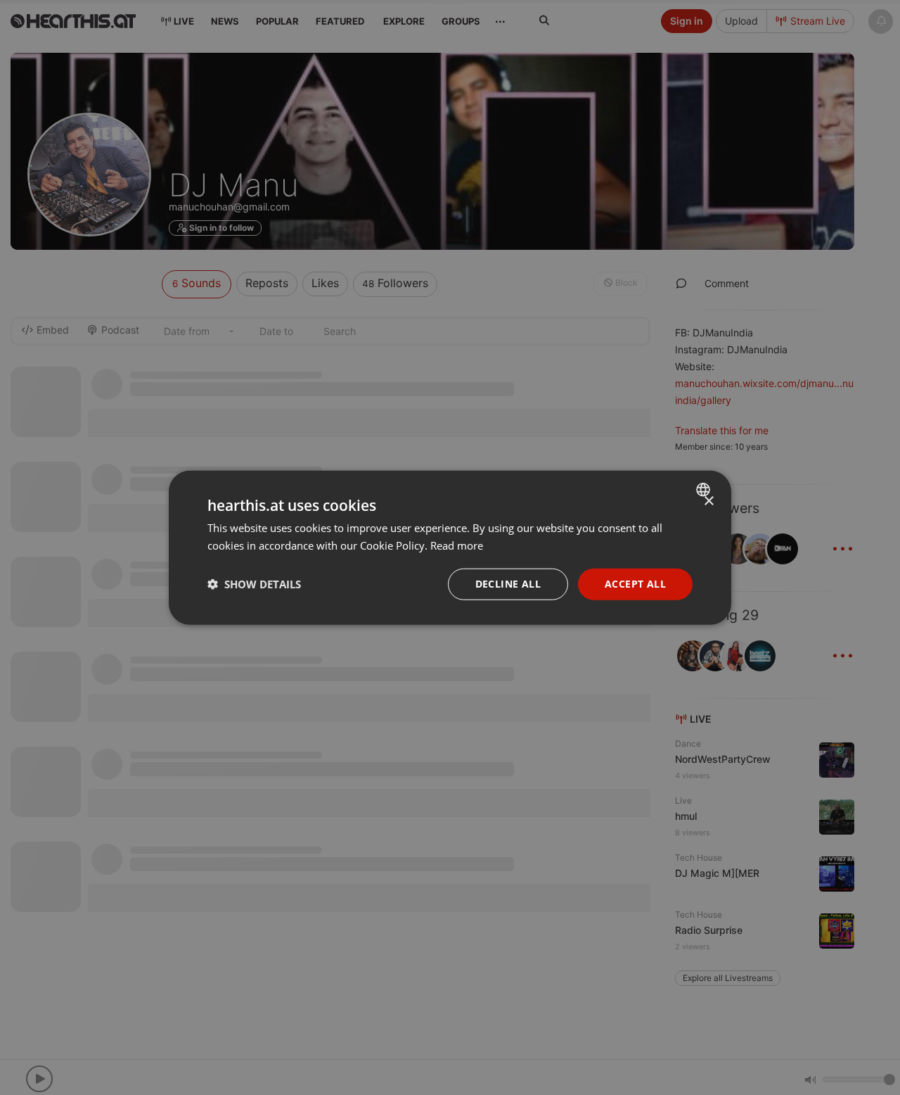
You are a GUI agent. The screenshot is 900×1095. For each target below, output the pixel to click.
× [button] (708, 501)
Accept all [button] (635, 583)
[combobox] (705, 490)
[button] (254, 584)
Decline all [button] (508, 583)
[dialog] (450, 548)
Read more (456, 545)
